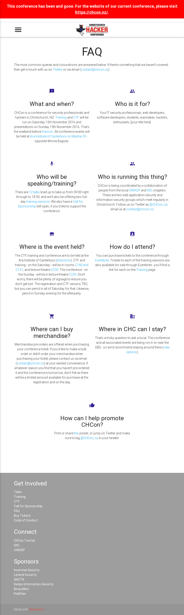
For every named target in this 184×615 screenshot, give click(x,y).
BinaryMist (21, 589)
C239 (54, 270)
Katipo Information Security (33, 584)
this (76, 433)
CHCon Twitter (24, 541)
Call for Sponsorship (28, 506)
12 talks (34, 192)
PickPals (20, 594)
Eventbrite (102, 260)
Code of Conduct (26, 520)
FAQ (17, 511)
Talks (18, 492)
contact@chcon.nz (94, 69)
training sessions (38, 202)
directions (64, 260)
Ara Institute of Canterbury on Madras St (58, 136)
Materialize (36, 609)
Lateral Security (25, 575)
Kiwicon (47, 132)
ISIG (150, 190)
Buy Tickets (22, 516)
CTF (76, 117)
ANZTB (19, 579)
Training (61, 117)
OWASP (134, 190)
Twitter (57, 69)
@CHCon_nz (158, 204)
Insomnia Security (26, 570)
